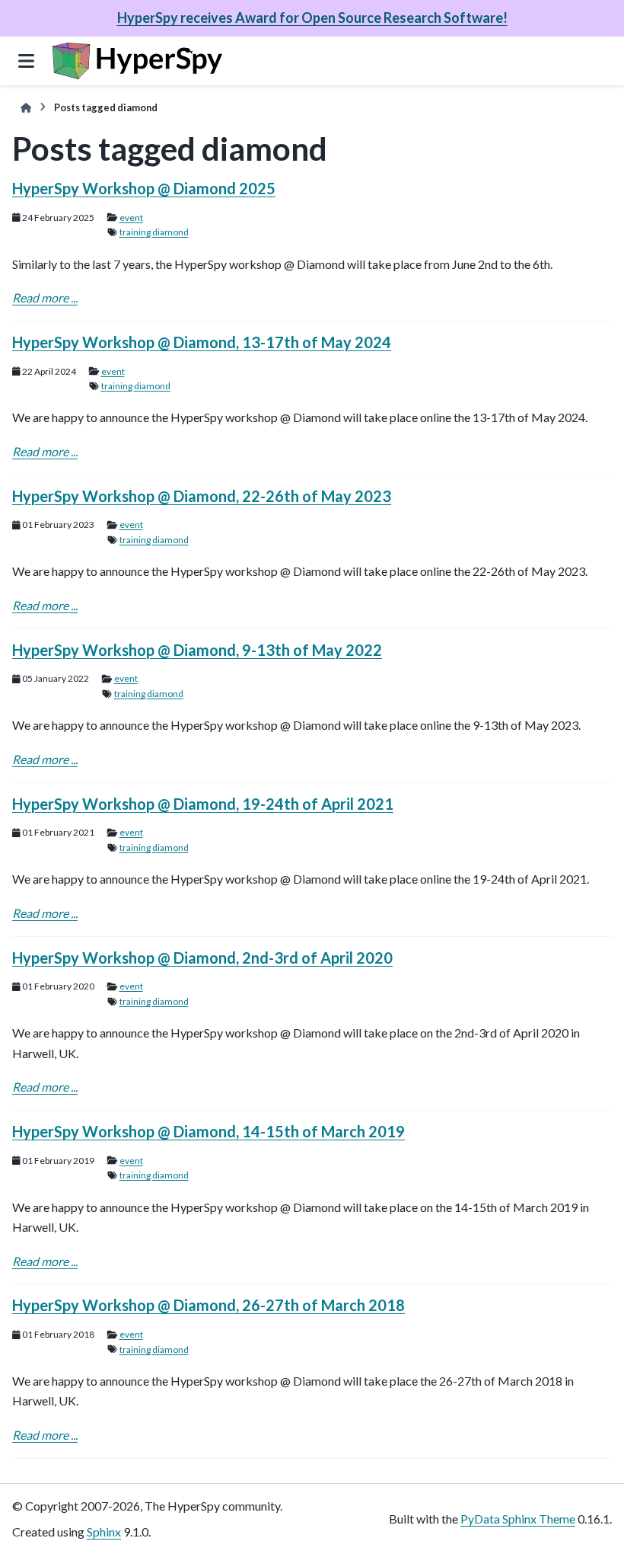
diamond (170, 232)
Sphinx (104, 1531)
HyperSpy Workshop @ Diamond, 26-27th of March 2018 (208, 1305)
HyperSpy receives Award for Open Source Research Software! (312, 17)
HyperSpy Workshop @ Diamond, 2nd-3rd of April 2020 (202, 957)
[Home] (26, 108)
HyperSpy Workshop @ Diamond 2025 (143, 188)
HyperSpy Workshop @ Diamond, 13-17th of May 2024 (201, 342)
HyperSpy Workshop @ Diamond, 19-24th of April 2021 (202, 804)
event (131, 217)
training (135, 232)
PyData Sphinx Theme (517, 1518)
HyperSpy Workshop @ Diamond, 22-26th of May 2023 (201, 496)
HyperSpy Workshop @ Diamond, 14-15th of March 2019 (208, 1131)
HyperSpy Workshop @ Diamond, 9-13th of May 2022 (197, 650)
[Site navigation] (26, 61)
